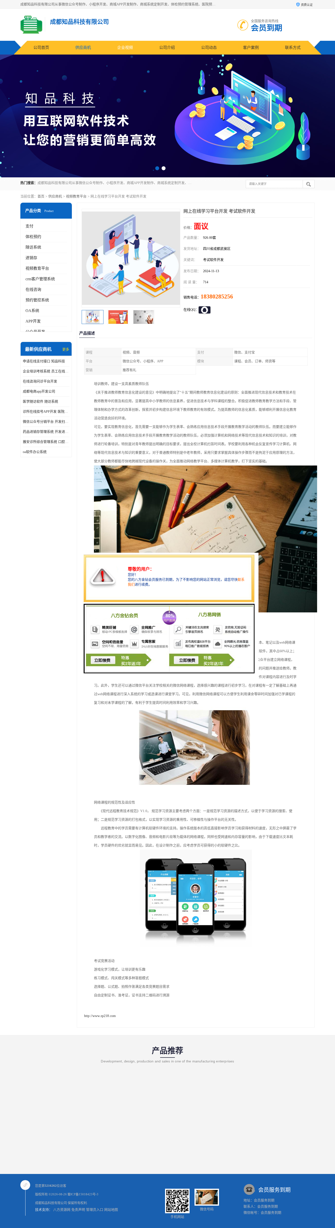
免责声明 (78, 1210)
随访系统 (33, 247)
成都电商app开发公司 (39, 391)
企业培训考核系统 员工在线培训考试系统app (46, 371)
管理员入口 (94, 1210)
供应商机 (83, 47)
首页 (41, 196)
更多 (65, 349)
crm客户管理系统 (40, 279)
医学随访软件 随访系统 (40, 401)
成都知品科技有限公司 (51, 1203)
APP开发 (33, 321)
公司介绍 (167, 47)
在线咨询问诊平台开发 (40, 381)
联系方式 (293, 47)
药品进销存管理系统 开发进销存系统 (46, 432)
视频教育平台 (76, 196)
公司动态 (209, 47)
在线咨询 (33, 289)
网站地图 (111, 1210)
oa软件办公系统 (35, 452)
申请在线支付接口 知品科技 (44, 361)
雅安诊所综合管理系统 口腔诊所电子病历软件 (46, 442)
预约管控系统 (37, 300)
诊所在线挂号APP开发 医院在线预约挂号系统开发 (46, 411)
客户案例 (251, 47)
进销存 (31, 258)
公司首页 (41, 47)
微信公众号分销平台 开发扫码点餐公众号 (46, 421)
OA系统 (32, 311)
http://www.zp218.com (100, 1016)
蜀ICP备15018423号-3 (82, 1194)
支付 (29, 226)
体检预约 (33, 237)
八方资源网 (61, 1210)
